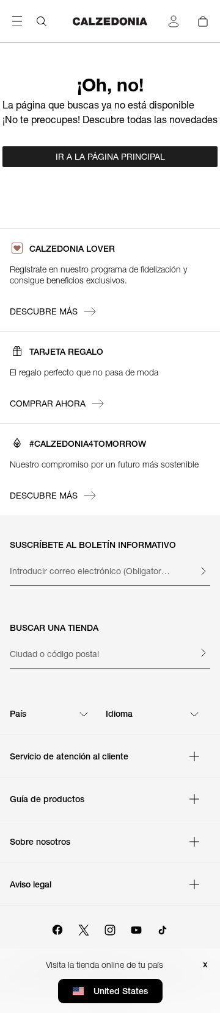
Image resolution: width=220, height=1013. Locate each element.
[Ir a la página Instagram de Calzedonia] (110, 928)
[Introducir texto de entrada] (203, 571)
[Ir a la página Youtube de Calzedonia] (136, 928)
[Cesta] (203, 21)
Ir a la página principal (110, 156)
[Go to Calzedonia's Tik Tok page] (162, 928)
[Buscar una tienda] (203, 652)
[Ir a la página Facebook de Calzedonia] (57, 928)
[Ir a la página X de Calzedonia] (83, 928)
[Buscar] (41, 21)
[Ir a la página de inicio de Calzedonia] (110, 21)
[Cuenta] (173, 21)
